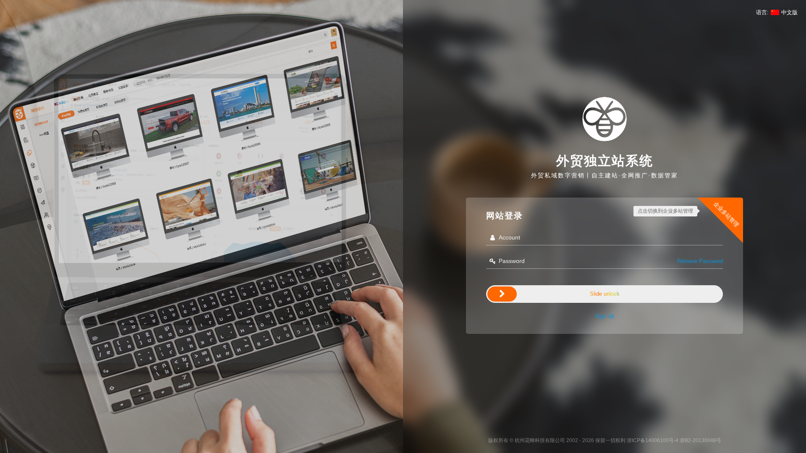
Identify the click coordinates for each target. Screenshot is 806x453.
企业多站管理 (726, 214)
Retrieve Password (700, 261)
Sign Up (604, 316)
